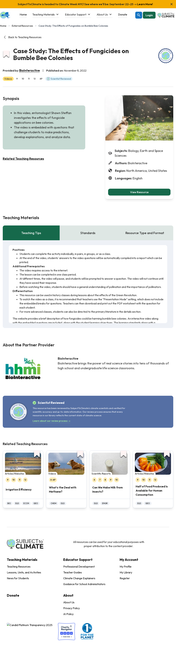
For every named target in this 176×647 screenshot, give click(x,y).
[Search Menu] (138, 15)
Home (3, 25)
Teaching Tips (31, 233)
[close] (171, 4)
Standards (87, 233)
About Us (68, 602)
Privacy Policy (71, 608)
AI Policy (68, 614)
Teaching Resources (18, 566)
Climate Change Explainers (79, 578)
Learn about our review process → (51, 420)
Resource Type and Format (144, 233)
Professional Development (79, 566)
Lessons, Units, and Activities (24, 572)
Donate (13, 595)
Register (125, 578)
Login (149, 15)
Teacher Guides (72, 572)
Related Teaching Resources (23, 159)
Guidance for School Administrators (84, 584)
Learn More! (145, 4)
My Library (126, 572)
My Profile (125, 566)
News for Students (18, 578)
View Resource (139, 192)
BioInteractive (29, 70)
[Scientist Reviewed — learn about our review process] (165, 55)
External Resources (22, 25)
